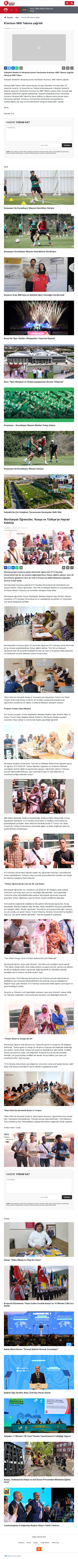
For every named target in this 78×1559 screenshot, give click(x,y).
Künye (29, 1543)
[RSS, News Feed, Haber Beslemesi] (39, 1549)
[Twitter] (9, 68)
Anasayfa (21, 1543)
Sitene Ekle (55, 1543)
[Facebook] (5, 68)
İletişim (35, 1543)
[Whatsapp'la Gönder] (16, 68)
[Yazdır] (21, 68)
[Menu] (67, 3)
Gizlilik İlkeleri (45, 1543)
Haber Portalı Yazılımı (14, 1556)
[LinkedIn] (13, 68)
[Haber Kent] (9, 3)
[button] (63, 68)
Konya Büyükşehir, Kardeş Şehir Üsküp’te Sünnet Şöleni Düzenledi (42, 10)
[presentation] (11, 10)
